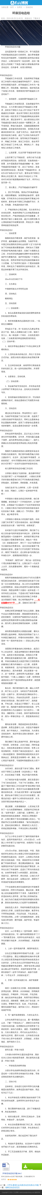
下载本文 (36, 18)
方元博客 (16, 1192)
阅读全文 (28, 18)
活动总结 (29, 7)
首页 (12, 7)
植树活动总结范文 (12, 1187)
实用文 (19, 7)
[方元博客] (21, 3)
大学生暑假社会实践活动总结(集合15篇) (23, 1185)
